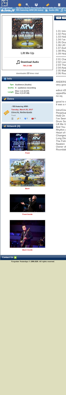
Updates (19, 8)
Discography (60, 8)
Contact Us (8, 257)
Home (7, 10)
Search (27, 8)
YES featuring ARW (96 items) (29, 10)
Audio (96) (53, 10)
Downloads (36, 8)
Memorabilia (48, 8)
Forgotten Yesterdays (7, 9)
